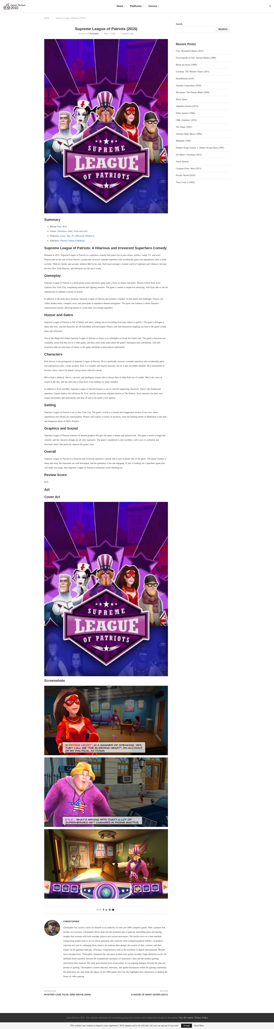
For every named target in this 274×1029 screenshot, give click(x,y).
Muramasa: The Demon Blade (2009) (192, 92)
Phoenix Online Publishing (72, 241)
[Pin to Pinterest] (110, 910)
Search (179, 24)
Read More (199, 1026)
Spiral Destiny (182, 161)
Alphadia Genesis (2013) (187, 106)
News (120, 6)
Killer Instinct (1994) (185, 113)
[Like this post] (100, 910)
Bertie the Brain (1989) (186, 65)
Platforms (136, 6)
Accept (186, 1025)
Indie (70, 231)
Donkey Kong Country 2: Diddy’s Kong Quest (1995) (200, 148)
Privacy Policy (201, 1017)
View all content (186, 1017)
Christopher (93, 33)
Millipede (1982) (183, 141)
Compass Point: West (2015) (188, 168)
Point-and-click (81, 231)
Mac (68, 236)
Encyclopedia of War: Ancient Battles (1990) (196, 58)
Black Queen (181, 99)
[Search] (270, 6)
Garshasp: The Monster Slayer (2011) (192, 71)
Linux (62, 236)
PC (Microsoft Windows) (83, 236)
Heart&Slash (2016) (185, 78)
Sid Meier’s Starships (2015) (189, 155)
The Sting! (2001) (184, 127)
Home (46, 18)
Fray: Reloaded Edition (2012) (189, 51)
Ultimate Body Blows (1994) (189, 134)
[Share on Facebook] (103, 910)
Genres (152, 6)
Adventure (62, 231)
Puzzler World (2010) (185, 175)
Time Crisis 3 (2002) (185, 182)
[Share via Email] (113, 910)
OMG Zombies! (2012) (186, 120)
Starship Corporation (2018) (188, 85)
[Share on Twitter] (106, 910)
